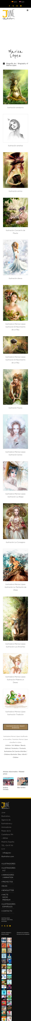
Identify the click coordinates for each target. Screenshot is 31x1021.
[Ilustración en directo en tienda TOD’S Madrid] (3, 966)
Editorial (7, 748)
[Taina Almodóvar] (8, 781)
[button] (15, 64)
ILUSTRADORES (7, 863)
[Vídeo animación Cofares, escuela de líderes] (3, 976)
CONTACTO (7, 911)
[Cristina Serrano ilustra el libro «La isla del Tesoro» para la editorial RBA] (3, 1013)
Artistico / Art (9, 745)
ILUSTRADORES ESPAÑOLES (7, 905)
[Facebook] (2, 926)
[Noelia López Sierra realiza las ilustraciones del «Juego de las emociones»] (9, 997)
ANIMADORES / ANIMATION (7, 876)
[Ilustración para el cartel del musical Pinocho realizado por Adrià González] (3, 961)
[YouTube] (10, 926)
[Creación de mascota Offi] (3, 955)
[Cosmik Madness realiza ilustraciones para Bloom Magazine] (9, 1003)
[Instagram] (7, 926)
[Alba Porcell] (22, 781)
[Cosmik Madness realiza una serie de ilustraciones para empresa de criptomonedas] (3, 1003)
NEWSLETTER (7, 890)
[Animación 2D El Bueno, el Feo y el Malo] (9, 961)
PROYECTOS (7, 882)
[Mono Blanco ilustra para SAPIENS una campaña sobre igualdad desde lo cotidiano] (3, 940)
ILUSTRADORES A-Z (7, 869)
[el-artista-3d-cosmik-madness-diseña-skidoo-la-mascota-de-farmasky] (3, 992)
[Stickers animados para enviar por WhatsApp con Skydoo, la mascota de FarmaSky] (9, 982)
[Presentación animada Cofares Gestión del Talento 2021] (3, 987)
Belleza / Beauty (19, 745)
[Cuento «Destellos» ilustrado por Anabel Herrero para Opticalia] (3, 950)
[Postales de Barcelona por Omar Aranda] (9, 950)
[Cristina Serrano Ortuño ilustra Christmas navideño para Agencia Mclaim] (3, 1008)
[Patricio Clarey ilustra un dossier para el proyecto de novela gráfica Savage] (9, 1008)
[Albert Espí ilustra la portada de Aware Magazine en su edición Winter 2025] (3, 945)
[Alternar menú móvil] (28, 10)
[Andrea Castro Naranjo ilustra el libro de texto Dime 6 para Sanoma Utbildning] (9, 945)
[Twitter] (4, 926)
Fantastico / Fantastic (18, 748)
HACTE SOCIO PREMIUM (6, 897)
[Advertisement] (15, 32)
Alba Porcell (21, 787)
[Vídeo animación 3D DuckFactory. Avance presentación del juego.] (9, 966)
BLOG (4, 886)
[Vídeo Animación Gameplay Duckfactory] (9, 976)
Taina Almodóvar (7, 788)
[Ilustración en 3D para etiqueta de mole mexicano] (3, 982)
